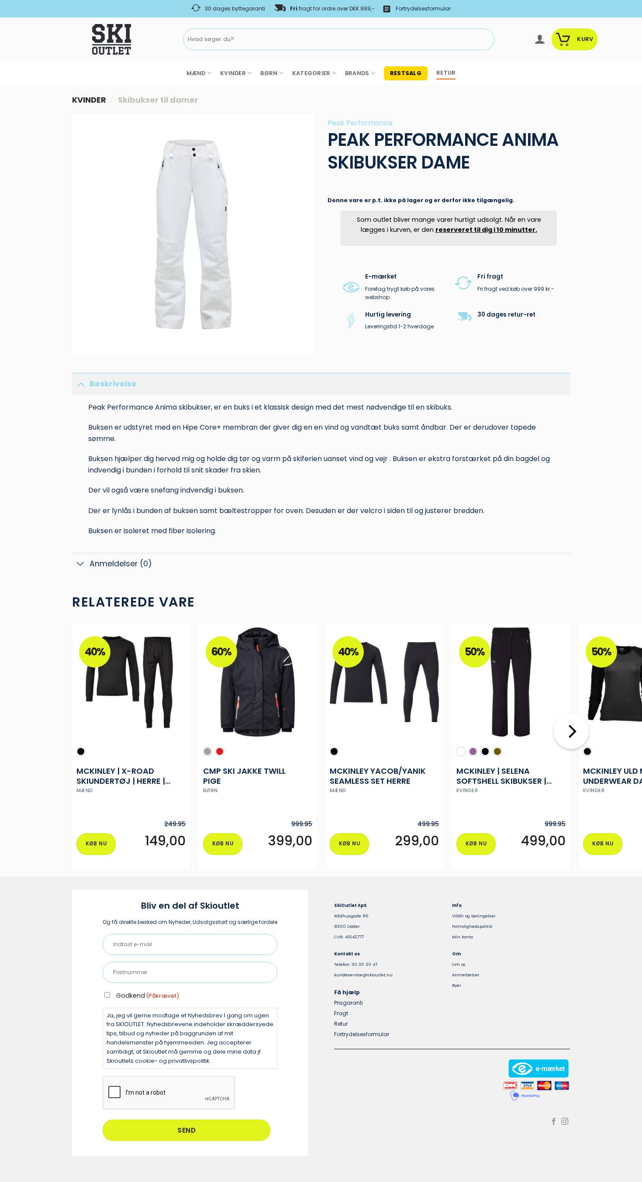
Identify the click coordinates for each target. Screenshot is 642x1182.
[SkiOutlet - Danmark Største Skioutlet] (87, 39)
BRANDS (357, 73)
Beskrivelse (113, 384)
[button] (539, 39)
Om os (459, 964)
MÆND (196, 73)
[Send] (486, 39)
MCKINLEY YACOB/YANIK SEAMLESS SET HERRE (378, 776)
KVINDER (233, 73)
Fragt (341, 1013)
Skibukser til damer (158, 99)
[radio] (80, 751)
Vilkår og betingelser (474, 916)
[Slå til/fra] (80, 383)
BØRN (268, 73)
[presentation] (169, 1093)
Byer (456, 985)
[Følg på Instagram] (564, 1122)
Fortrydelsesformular (423, 8)
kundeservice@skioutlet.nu (363, 975)
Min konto (462, 937)
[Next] (571, 749)
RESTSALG (405, 73)
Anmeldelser (466, 975)
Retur (341, 1023)
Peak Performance (360, 123)
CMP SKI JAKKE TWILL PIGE (244, 776)
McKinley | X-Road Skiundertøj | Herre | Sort (120, 776)
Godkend (147, 995)
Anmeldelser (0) (121, 563)
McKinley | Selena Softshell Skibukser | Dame (501, 776)
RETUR (446, 72)
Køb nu (96, 843)
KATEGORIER (311, 73)
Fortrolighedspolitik (472, 926)
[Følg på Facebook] (553, 1122)
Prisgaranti (348, 1002)
